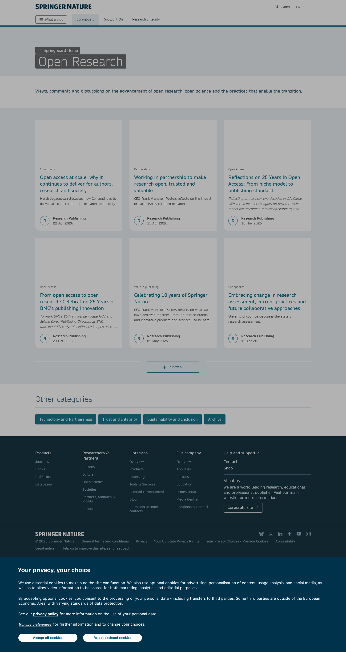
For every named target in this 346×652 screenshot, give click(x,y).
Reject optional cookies (112, 638)
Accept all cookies (48, 638)
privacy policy (45, 613)
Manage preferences (35, 624)
